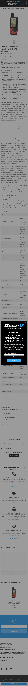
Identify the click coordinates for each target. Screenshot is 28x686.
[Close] (25, 322)
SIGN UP (14, 361)
